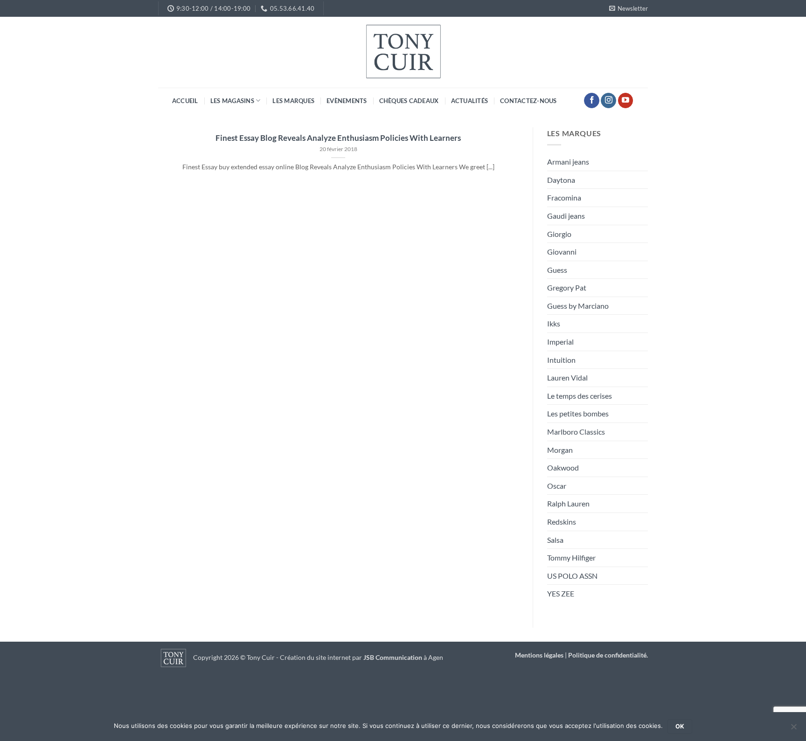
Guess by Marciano (578, 305)
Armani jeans (568, 161)
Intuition (561, 359)
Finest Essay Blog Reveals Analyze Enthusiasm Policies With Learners (338, 138)
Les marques (293, 100)
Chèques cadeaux (409, 100)
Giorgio (559, 233)
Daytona (561, 179)
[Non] (793, 729)
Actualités (469, 100)
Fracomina (564, 197)
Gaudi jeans (566, 215)
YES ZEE (560, 593)
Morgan (560, 449)
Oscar (556, 485)
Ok (680, 726)
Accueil (185, 100)
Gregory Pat (566, 287)
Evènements (347, 100)
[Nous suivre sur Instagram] (608, 101)
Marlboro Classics (576, 431)
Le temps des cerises (579, 395)
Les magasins (232, 100)
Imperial (560, 341)
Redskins (561, 521)
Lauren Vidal (567, 377)
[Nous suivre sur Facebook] (591, 101)
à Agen (403, 657)
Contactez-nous (528, 100)
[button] (628, 8)
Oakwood (563, 467)
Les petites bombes (578, 413)
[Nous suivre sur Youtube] (625, 101)
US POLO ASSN (572, 575)
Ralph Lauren (568, 503)
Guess (557, 269)
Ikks (553, 323)
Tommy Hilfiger (571, 557)
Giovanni (562, 251)
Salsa (555, 539)
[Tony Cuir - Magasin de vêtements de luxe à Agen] (403, 52)
